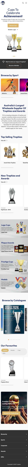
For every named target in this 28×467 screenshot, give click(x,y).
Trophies (5, 350)
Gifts (4, 353)
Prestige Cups (5, 269)
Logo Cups (4, 232)
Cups (19, 350)
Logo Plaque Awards (7, 251)
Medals (3, 288)
